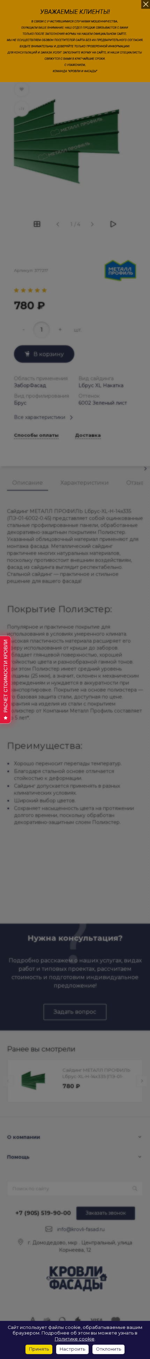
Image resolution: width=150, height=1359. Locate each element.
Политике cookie (75, 1339)
